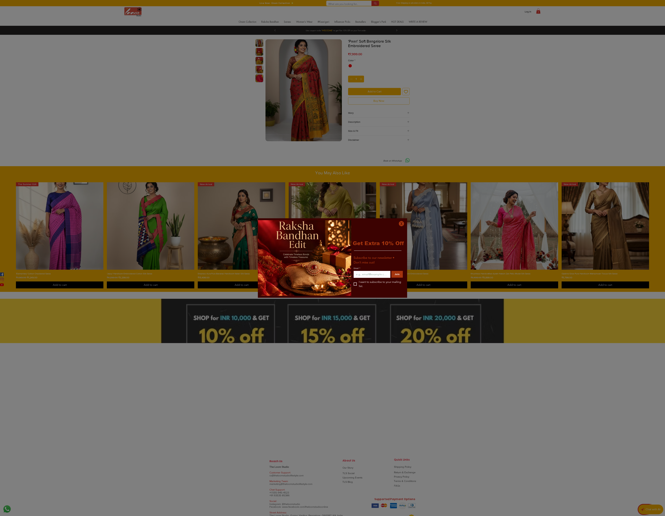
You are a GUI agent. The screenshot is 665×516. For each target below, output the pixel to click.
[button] (401, 223)
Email (357, 268)
